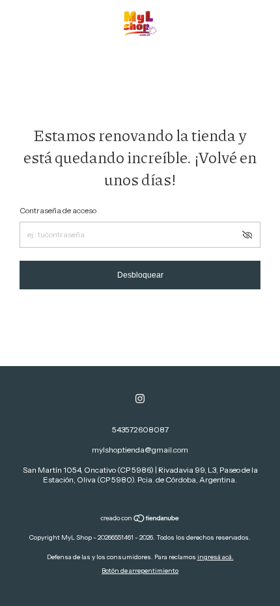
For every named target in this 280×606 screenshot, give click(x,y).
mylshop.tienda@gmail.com (140, 449)
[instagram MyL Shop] (140, 398)
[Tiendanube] (140, 519)
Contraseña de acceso (58, 210)
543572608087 (140, 429)
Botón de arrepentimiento (140, 570)
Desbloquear (140, 275)
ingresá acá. (215, 557)
